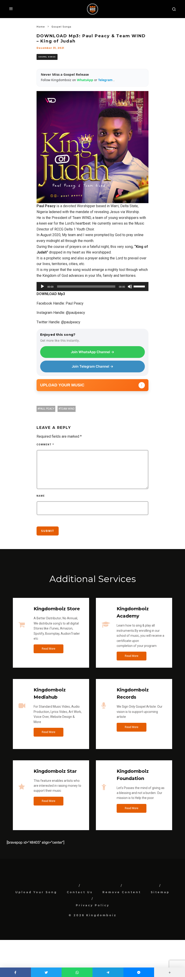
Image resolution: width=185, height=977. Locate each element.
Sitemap (160, 892)
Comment (45, 444)
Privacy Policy (92, 905)
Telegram (105, 80)
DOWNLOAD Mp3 (51, 294)
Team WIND (67, 408)
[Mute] (130, 286)
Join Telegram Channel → (92, 366)
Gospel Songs (47, 57)
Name (41, 496)
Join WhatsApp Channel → (92, 352)
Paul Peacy (46, 408)
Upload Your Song (36, 892)
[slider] (140, 286)
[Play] (42, 286)
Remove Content (121, 892)
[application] (93, 286)
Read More (48, 648)
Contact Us (80, 892)
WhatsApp (85, 80)
